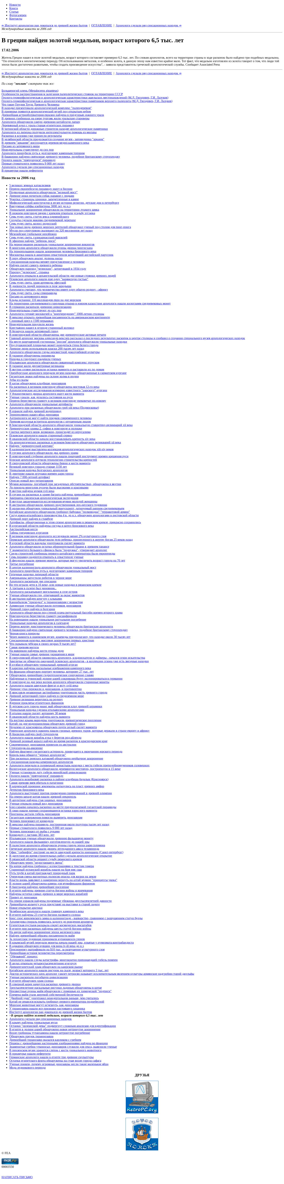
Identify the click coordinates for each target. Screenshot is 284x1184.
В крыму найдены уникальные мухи (33, 1022)
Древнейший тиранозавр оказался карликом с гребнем (45, 1039)
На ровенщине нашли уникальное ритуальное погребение (47, 619)
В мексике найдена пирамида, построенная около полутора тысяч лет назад (59, 824)
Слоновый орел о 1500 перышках (31, 320)
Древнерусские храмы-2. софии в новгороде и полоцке (45, 428)
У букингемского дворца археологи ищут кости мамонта (46, 393)
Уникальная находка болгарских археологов (38, 470)
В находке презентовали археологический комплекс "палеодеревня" (47, 108)
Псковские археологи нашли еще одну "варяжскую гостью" (48, 279)
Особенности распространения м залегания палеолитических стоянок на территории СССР (62, 94)
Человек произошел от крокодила (31, 821)
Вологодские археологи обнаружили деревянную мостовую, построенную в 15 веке (65, 768)
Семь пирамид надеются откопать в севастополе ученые (46, 557)
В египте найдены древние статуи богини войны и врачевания (51, 890)
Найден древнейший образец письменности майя (42, 935)
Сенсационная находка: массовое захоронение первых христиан (51, 640)
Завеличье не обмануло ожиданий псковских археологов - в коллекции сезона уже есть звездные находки (79, 661)
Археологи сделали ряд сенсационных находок (33, 167)
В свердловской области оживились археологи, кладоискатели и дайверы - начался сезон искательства (77, 657)
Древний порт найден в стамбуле (31, 518)
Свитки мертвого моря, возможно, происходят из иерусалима (50, 432)
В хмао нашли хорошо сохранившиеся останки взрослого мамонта (53, 810)
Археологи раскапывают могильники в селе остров (43, 591)
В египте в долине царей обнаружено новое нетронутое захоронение (54, 1029)
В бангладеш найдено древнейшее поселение (39, 887)
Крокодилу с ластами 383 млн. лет (31, 834)
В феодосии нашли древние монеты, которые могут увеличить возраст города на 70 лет (67, 560)
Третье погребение (21, 564)
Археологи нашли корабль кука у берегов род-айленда (45, 737)
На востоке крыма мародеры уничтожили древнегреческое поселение (55, 720)
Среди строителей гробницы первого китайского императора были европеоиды (62, 553)
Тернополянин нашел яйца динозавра (34, 414)
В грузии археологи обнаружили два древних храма (43, 452)
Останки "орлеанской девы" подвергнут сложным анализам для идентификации (62, 1026)
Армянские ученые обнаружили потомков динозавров (45, 605)
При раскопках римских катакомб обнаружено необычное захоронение (56, 758)
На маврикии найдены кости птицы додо (36, 650)
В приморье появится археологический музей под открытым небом (46, 111)
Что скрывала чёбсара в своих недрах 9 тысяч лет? (42, 643)
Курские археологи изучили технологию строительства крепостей (53, 459)
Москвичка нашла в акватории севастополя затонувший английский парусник (61, 254)
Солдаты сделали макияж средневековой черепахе (42, 220)
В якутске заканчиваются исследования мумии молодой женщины (53, 501)
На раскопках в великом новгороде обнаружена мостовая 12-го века (54, 386)
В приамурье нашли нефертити (22, 170)
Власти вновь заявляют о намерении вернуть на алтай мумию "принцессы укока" (63, 880)
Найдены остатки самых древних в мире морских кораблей (48, 894)
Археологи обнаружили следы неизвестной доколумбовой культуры (54, 352)
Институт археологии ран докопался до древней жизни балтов (50, 1012)
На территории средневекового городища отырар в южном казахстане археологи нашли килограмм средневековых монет (90, 303)
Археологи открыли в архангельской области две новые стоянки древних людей (62, 275)
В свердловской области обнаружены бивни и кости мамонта (49, 463)
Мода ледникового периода (27, 1067)
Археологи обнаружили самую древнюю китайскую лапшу (41, 121)
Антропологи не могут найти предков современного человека (50, 418)
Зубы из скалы (18, 379)
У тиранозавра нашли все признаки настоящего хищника (47, 1008)
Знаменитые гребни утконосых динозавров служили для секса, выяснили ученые (63, 1046)
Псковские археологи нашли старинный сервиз (40, 435)
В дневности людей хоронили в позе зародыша (40, 286)
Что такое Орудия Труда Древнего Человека (30, 104)
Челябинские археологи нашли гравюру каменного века (46, 911)
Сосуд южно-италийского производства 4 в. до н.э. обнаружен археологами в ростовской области (74, 515)
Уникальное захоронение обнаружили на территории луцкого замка (54, 209)
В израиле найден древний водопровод (35, 411)
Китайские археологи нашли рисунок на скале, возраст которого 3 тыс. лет (59, 970)
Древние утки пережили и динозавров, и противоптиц (45, 689)
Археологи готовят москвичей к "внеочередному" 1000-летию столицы (56, 313)
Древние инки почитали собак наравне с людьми (41, 195)
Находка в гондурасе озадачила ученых (35, 359)
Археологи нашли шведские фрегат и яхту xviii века (43, 685)
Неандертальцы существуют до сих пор (28, 149)
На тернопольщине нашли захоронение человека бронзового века (52, 251)
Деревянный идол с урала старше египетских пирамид (38, 125)
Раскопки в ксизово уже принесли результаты (32, 135)
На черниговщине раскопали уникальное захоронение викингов (51, 244)
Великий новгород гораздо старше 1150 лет (38, 466)
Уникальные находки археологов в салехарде (39, 623)
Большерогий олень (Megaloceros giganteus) (30, 90)
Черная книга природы (24, 633)
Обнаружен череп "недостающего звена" (36, 862)
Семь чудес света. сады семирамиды (33, 293)
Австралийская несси (23, 529)
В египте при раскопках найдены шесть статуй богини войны (50, 928)
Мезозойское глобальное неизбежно (33, 234)
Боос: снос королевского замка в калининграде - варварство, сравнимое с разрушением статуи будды (76, 918)
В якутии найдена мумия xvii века (31, 491)
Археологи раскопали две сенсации (32, 581)
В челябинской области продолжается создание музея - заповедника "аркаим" (53, 139)
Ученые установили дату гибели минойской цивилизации (47, 772)
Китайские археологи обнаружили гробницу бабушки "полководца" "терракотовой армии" (69, 511)
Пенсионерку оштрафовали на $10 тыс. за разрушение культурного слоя (57, 949)
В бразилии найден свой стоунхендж (33, 734)
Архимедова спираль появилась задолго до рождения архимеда (51, 921)
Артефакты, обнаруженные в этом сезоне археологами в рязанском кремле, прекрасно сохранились (75, 522)
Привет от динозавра (23, 897)
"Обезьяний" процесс (23, 956)
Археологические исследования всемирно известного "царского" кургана (58, 390)
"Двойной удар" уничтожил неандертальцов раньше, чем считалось (54, 998)
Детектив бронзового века (26, 789)
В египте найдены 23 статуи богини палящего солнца (45, 914)
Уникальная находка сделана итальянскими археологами (46, 709)
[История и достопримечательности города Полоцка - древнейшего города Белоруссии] (142, 1149)
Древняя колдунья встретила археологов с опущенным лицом (50, 421)
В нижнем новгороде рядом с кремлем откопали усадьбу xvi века (52, 213)
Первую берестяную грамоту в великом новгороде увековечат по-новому (57, 400)
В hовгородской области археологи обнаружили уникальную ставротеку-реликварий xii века (71, 425)
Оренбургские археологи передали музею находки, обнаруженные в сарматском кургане (68, 373)
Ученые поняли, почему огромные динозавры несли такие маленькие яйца (58, 1064)
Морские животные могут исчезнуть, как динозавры (44, 1005)
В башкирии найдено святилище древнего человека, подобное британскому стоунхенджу (61, 156)
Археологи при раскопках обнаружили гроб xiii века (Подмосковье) (54, 407)
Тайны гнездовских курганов (28, 532)
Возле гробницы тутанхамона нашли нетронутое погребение (49, 1032)
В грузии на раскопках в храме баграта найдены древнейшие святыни (55, 494)
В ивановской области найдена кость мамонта (39, 716)
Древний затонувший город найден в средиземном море (46, 696)
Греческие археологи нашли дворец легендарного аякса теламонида (54, 848)
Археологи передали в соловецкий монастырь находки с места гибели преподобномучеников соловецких (79, 765)
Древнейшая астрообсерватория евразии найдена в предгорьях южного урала (53, 115)
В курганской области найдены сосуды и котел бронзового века (51, 525)
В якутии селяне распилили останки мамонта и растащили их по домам (56, 369)
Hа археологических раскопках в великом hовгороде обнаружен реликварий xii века (65, 442)
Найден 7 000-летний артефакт (29, 477)
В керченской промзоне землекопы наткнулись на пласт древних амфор (56, 786)
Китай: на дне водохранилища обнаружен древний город (47, 723)
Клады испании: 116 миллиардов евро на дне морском (45, 300)
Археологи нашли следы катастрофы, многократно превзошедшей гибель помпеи (63, 960)
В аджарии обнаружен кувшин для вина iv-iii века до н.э (46, 946)
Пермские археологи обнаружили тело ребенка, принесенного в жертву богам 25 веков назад (71, 539)
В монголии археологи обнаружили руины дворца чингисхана (51, 247)
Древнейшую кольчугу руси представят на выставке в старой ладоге (54, 904)
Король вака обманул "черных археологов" (37, 755)
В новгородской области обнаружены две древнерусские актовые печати (57, 334)
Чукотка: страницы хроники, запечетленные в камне (44, 199)
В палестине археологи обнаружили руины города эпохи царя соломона (57, 845)
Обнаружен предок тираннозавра (31, 1036)
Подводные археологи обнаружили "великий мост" (43, 192)
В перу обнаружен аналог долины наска (35, 258)
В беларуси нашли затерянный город (33, 331)
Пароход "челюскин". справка (29, 272)
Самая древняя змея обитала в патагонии (36, 782)
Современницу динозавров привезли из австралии (42, 744)
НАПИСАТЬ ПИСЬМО (17, 1177)
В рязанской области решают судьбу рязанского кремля (45, 859)
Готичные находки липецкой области (34, 574)
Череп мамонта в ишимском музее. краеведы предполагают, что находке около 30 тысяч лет (69, 637)
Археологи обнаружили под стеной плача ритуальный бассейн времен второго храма (65, 612)
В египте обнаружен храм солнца (31, 980)
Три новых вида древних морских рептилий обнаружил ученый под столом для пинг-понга (70, 227)
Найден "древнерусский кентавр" (31, 445)
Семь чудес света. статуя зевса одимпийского (39, 216)
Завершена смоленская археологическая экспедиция (43, 498)
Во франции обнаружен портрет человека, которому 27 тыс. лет (51, 671)
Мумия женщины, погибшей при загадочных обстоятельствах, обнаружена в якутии (65, 484)
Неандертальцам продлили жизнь (31, 324)
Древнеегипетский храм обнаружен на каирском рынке (46, 966)
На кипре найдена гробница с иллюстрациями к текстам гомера (51, 866)
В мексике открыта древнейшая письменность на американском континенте (59, 317)
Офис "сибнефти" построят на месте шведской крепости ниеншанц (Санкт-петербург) (66, 852)
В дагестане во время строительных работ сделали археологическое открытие (60, 855)
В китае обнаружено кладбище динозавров (37, 383)
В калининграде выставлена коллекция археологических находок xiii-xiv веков (61, 449)
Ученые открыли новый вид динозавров (36, 803)
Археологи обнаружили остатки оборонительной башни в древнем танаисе (59, 546)
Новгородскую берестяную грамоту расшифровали (43, 616)
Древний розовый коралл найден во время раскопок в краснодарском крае (58, 741)
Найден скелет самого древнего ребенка (35, 265)
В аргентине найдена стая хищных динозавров (40, 800)
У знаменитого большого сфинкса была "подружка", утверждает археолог (58, 550)
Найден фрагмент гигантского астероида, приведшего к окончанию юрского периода (65, 751)
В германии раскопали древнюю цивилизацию (40, 307)
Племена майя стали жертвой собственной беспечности (46, 994)
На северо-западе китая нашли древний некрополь (42, 796)
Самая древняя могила (24, 647)
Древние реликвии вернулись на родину (36, 699)
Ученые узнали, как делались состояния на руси (41, 397)
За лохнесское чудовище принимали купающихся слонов (47, 939)
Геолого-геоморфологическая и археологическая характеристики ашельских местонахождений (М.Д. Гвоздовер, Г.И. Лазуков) (85, 97)
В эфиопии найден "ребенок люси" (32, 241)
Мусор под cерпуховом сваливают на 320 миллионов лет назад (51, 230)
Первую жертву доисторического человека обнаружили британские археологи (61, 626)
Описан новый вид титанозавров (31, 480)
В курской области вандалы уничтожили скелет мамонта (47, 543)
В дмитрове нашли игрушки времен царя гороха (41, 473)
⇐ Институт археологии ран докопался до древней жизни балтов (45, 73)
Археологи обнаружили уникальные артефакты (40, 404)
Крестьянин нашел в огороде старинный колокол (41, 327)
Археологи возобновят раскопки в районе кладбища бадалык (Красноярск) (58, 779)
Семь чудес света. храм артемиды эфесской (37, 282)
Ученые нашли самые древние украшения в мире (41, 654)
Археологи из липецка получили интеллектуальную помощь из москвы (49, 132)
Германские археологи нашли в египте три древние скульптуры (51, 1057)
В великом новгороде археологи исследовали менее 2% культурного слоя (57, 536)
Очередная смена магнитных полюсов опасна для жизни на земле (52, 876)
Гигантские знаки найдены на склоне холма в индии (44, 376)
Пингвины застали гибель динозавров (34, 814)
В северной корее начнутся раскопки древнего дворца (45, 984)
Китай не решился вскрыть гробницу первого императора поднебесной (56, 1001)
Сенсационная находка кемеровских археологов (41, 762)
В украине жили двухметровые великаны (36, 366)
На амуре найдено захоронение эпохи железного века (44, 932)
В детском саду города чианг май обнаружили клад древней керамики (55, 706)
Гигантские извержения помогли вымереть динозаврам (45, 817)
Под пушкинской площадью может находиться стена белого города (53, 345)
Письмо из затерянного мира (21, 146)
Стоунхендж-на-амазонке (26, 748)
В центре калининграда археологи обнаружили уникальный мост (52, 567)
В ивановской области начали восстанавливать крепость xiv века (52, 439)
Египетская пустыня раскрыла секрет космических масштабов (50, 925)
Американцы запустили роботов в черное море (40, 577)
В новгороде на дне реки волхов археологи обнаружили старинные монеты (59, 682)
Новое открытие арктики (26, 907)
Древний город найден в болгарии (32, 609)
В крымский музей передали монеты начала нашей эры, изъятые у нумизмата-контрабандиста (71, 942)
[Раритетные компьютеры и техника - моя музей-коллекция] (142, 1112)
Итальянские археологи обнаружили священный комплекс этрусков (54, 362)
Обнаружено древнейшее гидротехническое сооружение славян (51, 675)
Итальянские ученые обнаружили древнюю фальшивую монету (51, 838)
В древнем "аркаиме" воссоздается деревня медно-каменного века (45, 142)
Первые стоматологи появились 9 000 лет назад (33, 163)
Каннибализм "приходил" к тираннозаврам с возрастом (46, 602)
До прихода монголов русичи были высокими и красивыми (48, 487)
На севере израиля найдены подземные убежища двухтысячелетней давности (60, 900)
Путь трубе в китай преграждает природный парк (42, 873)
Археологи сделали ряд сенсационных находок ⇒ (148, 73)
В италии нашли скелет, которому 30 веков (37, 713)
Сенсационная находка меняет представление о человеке (47, 261)
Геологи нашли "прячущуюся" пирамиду (29, 160)
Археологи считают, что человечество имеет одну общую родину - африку (58, 289)
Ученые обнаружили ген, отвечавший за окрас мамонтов (47, 595)
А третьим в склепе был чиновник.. (32, 588)
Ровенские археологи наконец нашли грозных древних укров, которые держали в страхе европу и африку (79, 730)
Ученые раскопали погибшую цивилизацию (38, 977)
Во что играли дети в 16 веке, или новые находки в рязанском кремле (55, 584)
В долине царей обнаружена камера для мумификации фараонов (52, 883)
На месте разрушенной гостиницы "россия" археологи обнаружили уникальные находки (68, 341)
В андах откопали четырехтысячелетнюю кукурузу (43, 963)
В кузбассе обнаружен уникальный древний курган (43, 664)
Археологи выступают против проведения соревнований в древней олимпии (60, 793)
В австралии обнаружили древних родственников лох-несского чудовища (58, 505)
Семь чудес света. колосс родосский (33, 223)
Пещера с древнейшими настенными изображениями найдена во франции (58, 1043)
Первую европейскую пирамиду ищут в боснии (40, 188)
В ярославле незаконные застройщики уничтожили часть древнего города (58, 692)
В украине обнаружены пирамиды (32, 355)
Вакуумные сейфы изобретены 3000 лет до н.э (40, 206)
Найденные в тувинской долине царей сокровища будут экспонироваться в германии (65, 678)
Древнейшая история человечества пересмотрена (41, 953)
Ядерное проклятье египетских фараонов (36, 702)
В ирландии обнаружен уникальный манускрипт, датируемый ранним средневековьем (66, 508)
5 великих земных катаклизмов (30, 185)
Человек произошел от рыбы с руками (34, 831)
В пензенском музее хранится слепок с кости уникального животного (55, 1050)
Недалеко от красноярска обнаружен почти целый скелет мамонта (53, 727)
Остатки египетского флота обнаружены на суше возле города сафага (55, 1060)
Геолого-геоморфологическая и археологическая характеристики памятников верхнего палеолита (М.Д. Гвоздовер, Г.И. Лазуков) (87, 101)
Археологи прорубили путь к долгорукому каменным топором (43, 153)
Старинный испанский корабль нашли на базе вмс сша (45, 869)
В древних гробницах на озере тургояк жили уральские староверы (45, 118)
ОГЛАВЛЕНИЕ (101, 73)
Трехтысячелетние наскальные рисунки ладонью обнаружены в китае (55, 987)
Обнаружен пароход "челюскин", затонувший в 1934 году (47, 268)
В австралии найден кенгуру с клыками (35, 598)
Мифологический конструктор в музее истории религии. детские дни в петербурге (64, 202)
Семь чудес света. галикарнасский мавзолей (38, 237)
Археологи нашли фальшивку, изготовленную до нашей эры (49, 841)
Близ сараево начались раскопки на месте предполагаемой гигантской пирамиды (62, 807)
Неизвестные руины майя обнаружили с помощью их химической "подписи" (60, 991)
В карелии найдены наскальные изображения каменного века (50, 668)
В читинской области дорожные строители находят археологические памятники (55, 128)
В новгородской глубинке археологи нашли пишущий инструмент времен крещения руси (68, 456)
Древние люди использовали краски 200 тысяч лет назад (46, 348)
